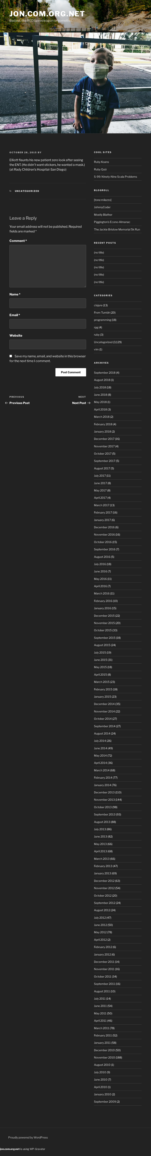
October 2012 (102, 895)
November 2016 (104, 534)
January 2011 (102, 1042)
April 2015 (100, 674)
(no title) (99, 252)
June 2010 (100, 1079)
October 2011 (102, 976)
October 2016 (103, 542)
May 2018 (100, 402)
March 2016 (102, 593)
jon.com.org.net (47, 13)
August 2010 (102, 1064)
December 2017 (104, 438)
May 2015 (100, 667)
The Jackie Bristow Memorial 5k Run (117, 229)
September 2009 (105, 1101)
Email (14, 315)
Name (14, 294)
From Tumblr (102, 312)
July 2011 (100, 998)
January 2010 (102, 1094)
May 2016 (100, 578)
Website (15, 335)
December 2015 (104, 615)
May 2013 (100, 844)
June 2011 (100, 1005)
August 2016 (102, 556)
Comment (18, 241)
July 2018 (100, 387)
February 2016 (103, 601)
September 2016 (104, 549)
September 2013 (104, 814)
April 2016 (100, 586)
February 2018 (103, 424)
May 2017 (100, 490)
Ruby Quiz (100, 169)
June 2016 (100, 571)
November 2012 (104, 888)
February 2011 (103, 1035)
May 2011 (100, 1013)
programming (102, 319)
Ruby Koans (101, 161)
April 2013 (100, 851)
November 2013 (104, 799)
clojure (98, 305)
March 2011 (101, 1028)
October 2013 (103, 807)
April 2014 (100, 762)
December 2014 (104, 704)
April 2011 (100, 1020)
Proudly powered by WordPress (28, 1137)
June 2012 (100, 925)
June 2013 (100, 836)
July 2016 (100, 564)
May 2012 (100, 932)
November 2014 (104, 711)
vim (96, 349)
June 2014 (100, 748)
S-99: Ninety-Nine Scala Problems (115, 176)
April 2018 (100, 409)
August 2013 (102, 822)
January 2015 (102, 696)
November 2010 (104, 1057)
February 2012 (103, 947)
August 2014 (102, 733)
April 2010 (100, 1087)
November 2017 (104, 446)
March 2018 (102, 416)
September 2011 (104, 983)
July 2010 (100, 1072)
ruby (96, 334)
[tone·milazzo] (102, 199)
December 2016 (104, 527)
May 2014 (100, 755)
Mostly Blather (103, 214)
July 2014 (100, 740)
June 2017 (100, 483)
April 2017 (100, 497)
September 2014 (104, 726)
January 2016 (102, 608)
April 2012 (100, 939)
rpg (96, 327)
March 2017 (101, 505)
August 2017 (102, 468)
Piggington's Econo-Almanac (112, 222)
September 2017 (104, 460)
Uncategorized (27, 191)
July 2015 (100, 652)
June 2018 (100, 394)
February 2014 (103, 777)
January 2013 (102, 873)
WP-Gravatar (37, 1149)
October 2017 (102, 453)
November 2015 (104, 623)
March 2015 (102, 681)
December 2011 (104, 961)
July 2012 (100, 917)
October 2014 (103, 718)
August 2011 (102, 991)
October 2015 (103, 630)
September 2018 (104, 372)
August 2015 (102, 645)
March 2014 (102, 770)
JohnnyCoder (102, 207)
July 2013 (100, 829)
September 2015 (104, 637)
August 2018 (102, 380)
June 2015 (100, 659)
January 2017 (102, 520)
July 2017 (100, 475)
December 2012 (104, 880)
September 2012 (104, 902)
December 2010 (104, 1050)
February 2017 (103, 512)
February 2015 (103, 689)
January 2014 (102, 785)
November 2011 (104, 969)
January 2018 (102, 431)
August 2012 (102, 910)
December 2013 (104, 792)
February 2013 (103, 866)
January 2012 (102, 954)
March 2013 (102, 858)
